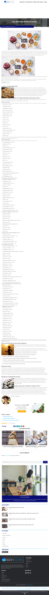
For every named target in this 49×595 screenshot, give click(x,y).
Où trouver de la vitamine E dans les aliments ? (11, 420)
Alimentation (22, 2)
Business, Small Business (6, 535)
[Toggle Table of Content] (7, 82)
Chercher (45, 462)
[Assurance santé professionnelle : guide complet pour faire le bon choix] (36, 438)
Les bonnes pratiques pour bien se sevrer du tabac (16, 507)
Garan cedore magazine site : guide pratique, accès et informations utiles (12, 587)
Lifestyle (4, 537)
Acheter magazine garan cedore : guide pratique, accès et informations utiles (35, 587)
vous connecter (7, 455)
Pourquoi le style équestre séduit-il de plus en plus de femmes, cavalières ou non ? (21, 524)
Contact (45, 2)
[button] (14, 426)
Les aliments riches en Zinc (7, 416)
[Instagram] (7, 552)
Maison (41, 2)
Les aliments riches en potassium (8, 418)
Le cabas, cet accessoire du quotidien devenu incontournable (13, 446)
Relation (35, 2)
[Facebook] (3, 552)
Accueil (2, 26)
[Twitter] (5, 552)
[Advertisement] (24, 11)
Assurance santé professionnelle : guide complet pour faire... (36, 446)
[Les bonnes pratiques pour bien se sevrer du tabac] (5, 509)
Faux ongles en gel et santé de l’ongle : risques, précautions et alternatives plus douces (22, 518)
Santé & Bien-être (29, 2)
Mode (39, 2)
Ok (24, 593)
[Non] (47, 592)
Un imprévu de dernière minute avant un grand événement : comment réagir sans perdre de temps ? (24, 513)
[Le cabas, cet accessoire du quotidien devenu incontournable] (13, 438)
